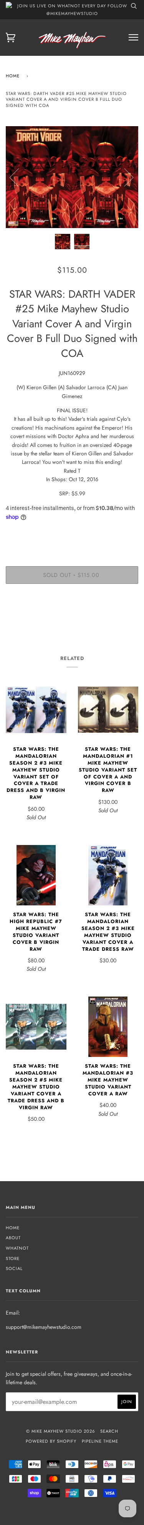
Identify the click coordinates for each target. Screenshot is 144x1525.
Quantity (72, 534)
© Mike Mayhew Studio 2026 (60, 1431)
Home (13, 76)
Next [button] (124, 177)
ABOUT (13, 1238)
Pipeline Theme (100, 1441)
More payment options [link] (72, 616)
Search (109, 1431)
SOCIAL (14, 1268)
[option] (72, 177)
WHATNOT (17, 1248)
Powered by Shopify (51, 1441)
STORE (13, 1258)
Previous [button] (19, 177)
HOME (13, 1228)
